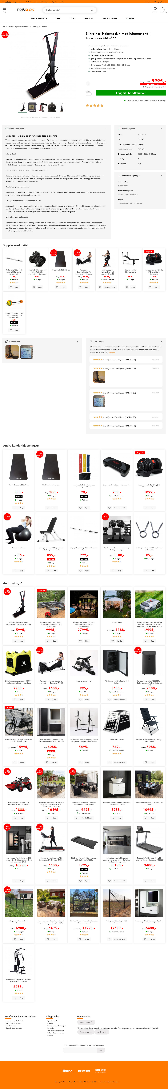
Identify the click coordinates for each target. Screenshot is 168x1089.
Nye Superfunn (39, 18)
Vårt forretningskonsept (55, 1030)
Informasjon (147, 2)
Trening (129, 18)
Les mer (112, 352)
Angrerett (50, 1023)
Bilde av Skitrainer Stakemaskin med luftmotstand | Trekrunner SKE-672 (40, 117)
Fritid (72, 18)
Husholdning (109, 18)
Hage (58, 18)
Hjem (3, 26)
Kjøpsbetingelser (53, 1021)
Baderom (88, 18)
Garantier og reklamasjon (56, 1026)
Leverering (51, 1028)
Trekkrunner (123, 185)
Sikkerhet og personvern (55, 1033)
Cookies (50, 1035)
